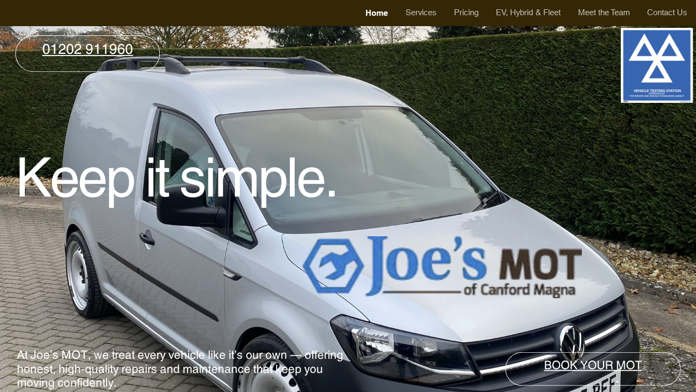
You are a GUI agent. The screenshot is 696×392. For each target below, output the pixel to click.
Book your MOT (593, 365)
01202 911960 (87, 49)
